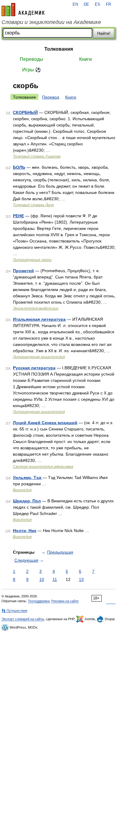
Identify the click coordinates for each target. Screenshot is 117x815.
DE (86, 4)
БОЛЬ (19, 167)
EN (75, 4)
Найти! (103, 33)
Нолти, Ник (24, 530)
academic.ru (23, 9)
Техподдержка (39, 601)
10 (41, 579)
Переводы (31, 59)
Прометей (23, 270)
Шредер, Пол (27, 500)
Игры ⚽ (31, 69)
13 (81, 579)
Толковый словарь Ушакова (37, 156)
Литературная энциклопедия (39, 357)
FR (108, 4)
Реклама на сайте (65, 601)
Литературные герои (32, 260)
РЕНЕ (18, 215)
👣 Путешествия (14, 610)
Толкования (58, 49)
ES (97, 4)
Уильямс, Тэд (27, 477)
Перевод (50, 97)
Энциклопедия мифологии (35, 308)
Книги (85, 59)
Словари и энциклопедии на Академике (51, 22)
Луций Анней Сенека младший (45, 422)
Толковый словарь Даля (33, 205)
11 (54, 579)
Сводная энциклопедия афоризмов (43, 467)
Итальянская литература (39, 319)
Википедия (22, 490)
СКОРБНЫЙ (25, 112)
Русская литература (34, 367)
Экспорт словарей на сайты (23, 619)
